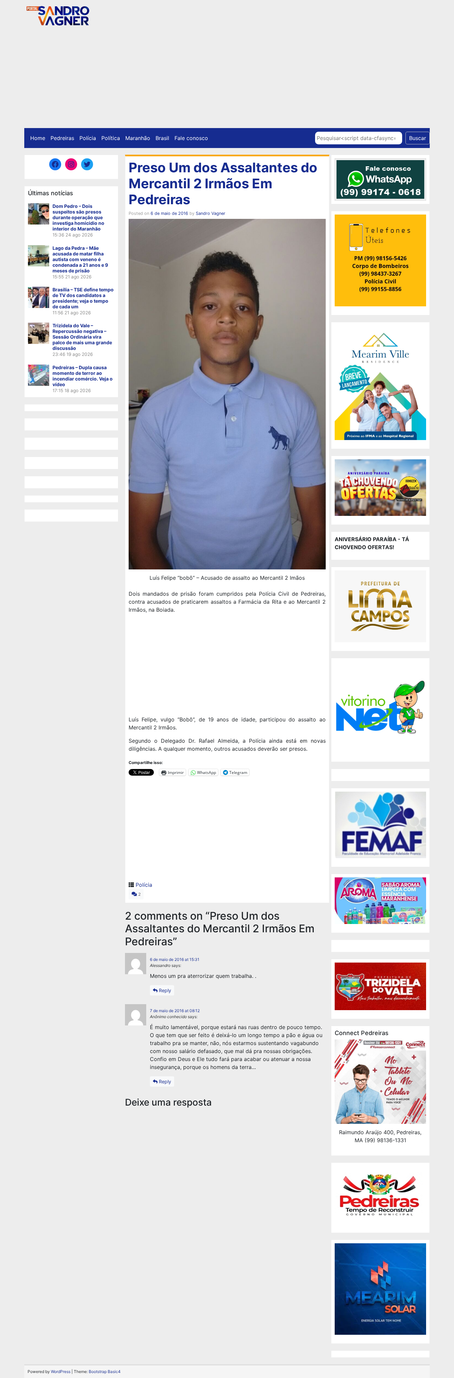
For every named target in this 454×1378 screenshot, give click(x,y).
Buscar (417, 138)
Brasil (162, 138)
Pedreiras (62, 138)
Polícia (87, 138)
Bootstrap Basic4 (105, 1371)
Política (110, 138)
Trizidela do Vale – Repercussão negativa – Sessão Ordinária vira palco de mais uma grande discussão (82, 337)
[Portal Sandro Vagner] (57, 14)
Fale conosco (191, 138)
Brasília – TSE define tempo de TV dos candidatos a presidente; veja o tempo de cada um (83, 298)
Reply (164, 990)
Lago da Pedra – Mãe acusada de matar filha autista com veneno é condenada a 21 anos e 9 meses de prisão (80, 259)
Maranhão (137, 138)
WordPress (60, 1371)
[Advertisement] (227, 78)
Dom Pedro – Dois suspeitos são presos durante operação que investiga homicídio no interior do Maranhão (78, 217)
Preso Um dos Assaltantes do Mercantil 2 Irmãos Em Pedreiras (223, 183)
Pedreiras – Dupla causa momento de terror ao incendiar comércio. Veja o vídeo (83, 376)
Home (37, 138)
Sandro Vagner (210, 213)
